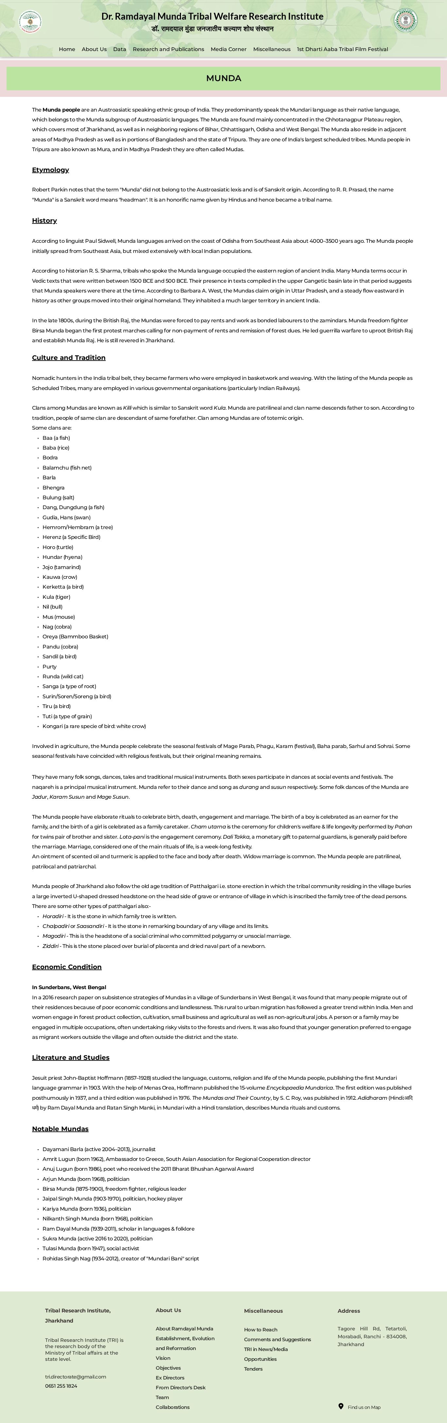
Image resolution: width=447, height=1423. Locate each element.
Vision (163, 1358)
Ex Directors (170, 1378)
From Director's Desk (181, 1387)
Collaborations (173, 1407)
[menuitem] (67, 49)
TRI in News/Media (266, 1349)
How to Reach (260, 1329)
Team (162, 1397)
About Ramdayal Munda (184, 1328)
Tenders (253, 1369)
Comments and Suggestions (277, 1339)
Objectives (168, 1368)
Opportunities (261, 1359)
